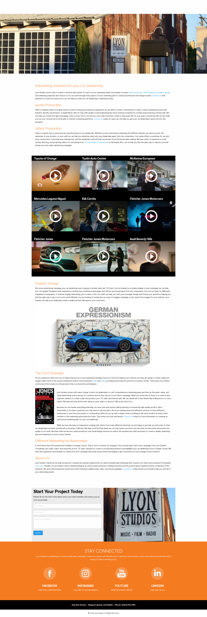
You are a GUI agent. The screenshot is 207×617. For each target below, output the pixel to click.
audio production (136, 92)
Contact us (156, 96)
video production (150, 92)
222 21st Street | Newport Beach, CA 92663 (93, 605)
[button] (39, 336)
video (103, 381)
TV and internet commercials (96, 142)
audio (94, 381)
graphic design (164, 92)
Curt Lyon (39, 466)
